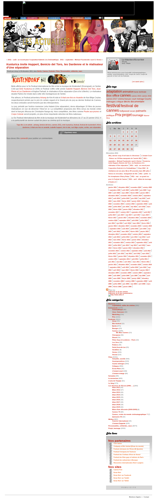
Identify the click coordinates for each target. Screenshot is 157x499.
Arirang (43, 98)
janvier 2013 (127, 248)
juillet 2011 (144, 259)
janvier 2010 (144, 270)
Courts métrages (118, 363)
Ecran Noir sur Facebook (122, 475)
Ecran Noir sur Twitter (121, 481)
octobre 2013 (130, 242)
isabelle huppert (56, 127)
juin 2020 (143, 190)
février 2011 (145, 262)
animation (128, 91)
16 (127, 140)
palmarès (141, 110)
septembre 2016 (124, 220)
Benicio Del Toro (88, 89)
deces (127, 101)
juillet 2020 (134, 190)
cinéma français (124, 99)
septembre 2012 (136, 251)
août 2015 (125, 229)
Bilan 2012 (116, 390)
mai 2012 (129, 253)
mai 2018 (134, 206)
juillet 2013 (117, 245)
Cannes (45, 71)
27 (115, 149)
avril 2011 (127, 262)
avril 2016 (127, 223)
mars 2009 (116, 278)
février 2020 (134, 193)
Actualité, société (118, 359)
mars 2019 (116, 201)
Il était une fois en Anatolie (72, 98)
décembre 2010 (124, 264)
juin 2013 (126, 245)
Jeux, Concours (118, 312)
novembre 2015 (136, 226)
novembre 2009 (126, 273)
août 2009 (116, 275)
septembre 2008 (141, 281)
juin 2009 (134, 275)
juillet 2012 (112, 253)
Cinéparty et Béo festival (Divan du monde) (129, 446)
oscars (132, 111)
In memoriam (113, 378)
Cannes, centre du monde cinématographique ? (130, 414)
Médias (111, 419)
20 (115, 145)
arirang (36, 125)
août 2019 (116, 198)
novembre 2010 (136, 264)
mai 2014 (142, 237)
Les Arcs (115, 342)
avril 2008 (142, 284)
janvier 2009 (136, 278)
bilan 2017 (116, 402)
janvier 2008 (127, 286)
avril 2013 (142, 245)
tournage (137, 115)
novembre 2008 (118, 281)
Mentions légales (135, 497)
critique (119, 101)
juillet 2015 (134, 229)
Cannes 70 (116, 412)
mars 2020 (125, 193)
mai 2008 (134, 284)
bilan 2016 (116, 399)
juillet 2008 (117, 284)
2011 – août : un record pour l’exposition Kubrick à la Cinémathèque (33, 60)
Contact (146, 497)
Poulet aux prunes (91, 111)
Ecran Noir (117, 472)
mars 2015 (125, 231)
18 (136, 140)
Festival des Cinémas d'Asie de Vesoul (127, 454)
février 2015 (134, 231)
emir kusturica (67, 125)
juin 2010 (143, 267)
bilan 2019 (116, 407)
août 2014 (116, 237)
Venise (114, 352)
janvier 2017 (122, 217)
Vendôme (115, 350)
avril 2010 (116, 270)
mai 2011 (120, 262)
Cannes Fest (118, 470)
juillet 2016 (144, 220)
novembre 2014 (126, 234)
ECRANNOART (78, 18)
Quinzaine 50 (117, 417)
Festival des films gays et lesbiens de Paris (129, 457)
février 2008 (117, 286)
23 (127, 145)
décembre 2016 (133, 217)
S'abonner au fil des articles (118, 291)
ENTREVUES (66, 18)
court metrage (138, 99)
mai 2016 (120, 223)
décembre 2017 (138, 209)
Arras (114, 321)
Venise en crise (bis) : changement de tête (122, 174)
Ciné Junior (118, 443)
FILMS (23, 18)
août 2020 (125, 190)
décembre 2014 (113, 234)
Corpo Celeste (17, 114)
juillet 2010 (134, 267)
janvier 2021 (112, 187)
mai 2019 (142, 198)
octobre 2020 (147, 187)
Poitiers (115, 345)
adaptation (114, 91)
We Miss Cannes (122, 332)
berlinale (142, 92)
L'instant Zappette (118, 423)
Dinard (114, 337)
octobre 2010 (147, 264)
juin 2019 (134, 198)
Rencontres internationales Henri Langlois (128, 463)
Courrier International (120, 421)
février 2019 (126, 201)
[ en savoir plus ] (138, 81)
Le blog (111, 383)
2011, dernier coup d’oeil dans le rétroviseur (124, 155)
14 (119, 140)
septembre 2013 (141, 242)
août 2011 (135, 259)
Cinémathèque (117, 309)
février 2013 (117, 248)
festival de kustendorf (88, 125)
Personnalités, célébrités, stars (71, 71)
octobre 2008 (130, 281)
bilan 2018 (116, 404)
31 (132, 149)
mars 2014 (116, 240)
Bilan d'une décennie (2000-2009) (124, 409)
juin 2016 (111, 223)
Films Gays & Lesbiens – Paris (124, 340)
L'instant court (117, 371)
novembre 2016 (145, 217)
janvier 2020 (144, 193)
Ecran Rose (116, 368)
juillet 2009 (125, 275)
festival (76, 125)
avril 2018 (142, 206)
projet (127, 115)
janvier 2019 (136, 201)
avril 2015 (116, 231)
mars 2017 (145, 215)
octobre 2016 (112, 220)
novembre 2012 (113, 251)
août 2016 (135, 220)
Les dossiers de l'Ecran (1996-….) (121, 386)
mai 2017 (129, 215)
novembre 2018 (118, 204)
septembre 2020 (115, 190)
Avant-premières (118, 361)
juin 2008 (126, 284)
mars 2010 (125, 270)
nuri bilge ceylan (77, 127)
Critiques (115, 366)
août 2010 (125, 267)
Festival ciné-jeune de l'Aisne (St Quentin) (128, 449)
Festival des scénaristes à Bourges (126, 460)
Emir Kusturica (25, 89)
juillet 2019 (125, 198)
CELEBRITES (32, 18)
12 (110, 140)
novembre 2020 (136, 187)
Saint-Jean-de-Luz (119, 347)
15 (123, 140)
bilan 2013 (116, 392)
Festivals (52, 71)
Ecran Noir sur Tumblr (121, 478)
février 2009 (126, 278)
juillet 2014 (125, 237)
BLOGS (88, 18)
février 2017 (112, 217)
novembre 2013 (118, 242)
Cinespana (116, 335)
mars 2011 (136, 262)
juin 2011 (111, 262)
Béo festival (116, 323)
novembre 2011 (145, 256)
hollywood (124, 111)
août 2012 (147, 251)
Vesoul (114, 354)
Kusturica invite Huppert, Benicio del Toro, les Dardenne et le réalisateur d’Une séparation (129, 163)
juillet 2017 (112, 215)
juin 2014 (134, 237)
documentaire (137, 101)
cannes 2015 (136, 96)
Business (111, 304)
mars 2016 (136, 223)
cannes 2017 (111, 99)
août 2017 (147, 212)
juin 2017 (121, 215)
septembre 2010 (115, 267)
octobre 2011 (112, 259)
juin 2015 (143, 229)
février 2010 (134, 270)
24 (132, 145)
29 (123, 149)
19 (110, 145)
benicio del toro (45, 125)
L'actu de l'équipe (114, 381)
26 (110, 149)
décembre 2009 (113, 273)
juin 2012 (121, 253)
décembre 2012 (138, 248)
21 (119, 145)
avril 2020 (116, 193)
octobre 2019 (137, 195)
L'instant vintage (118, 373)
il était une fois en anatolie (40, 127)
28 (119, 149)
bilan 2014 (116, 395)
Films (58, 71)
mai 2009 (142, 275)
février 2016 (145, 223)
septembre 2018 (141, 204)
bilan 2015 (116, 397)
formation (111, 376)
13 (115, 140)
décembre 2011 (133, 256)
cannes (125, 95)
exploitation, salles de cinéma (123, 305)
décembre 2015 (124, 226)
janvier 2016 (112, 226)
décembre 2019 (113, 195)
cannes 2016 (146, 96)
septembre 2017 (136, 212)
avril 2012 (137, 253)
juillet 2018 (117, 206)
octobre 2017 (125, 212)
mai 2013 (134, 245)
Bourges (115, 328)
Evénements (113, 308)
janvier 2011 (112, 264)
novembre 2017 (113, 212)
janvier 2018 (127, 209)
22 (123, 145)
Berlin (39, 71)
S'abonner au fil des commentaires (120, 293)
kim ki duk (66, 127)
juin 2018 (126, 206)
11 (136, 136)
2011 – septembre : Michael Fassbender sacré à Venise (81, 60)
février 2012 (112, 256)
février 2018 (117, 209)
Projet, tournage (114, 428)
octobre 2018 (130, 204)
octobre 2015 (147, 226)
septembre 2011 (124, 259)
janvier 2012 (122, 256)
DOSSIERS (43, 18)
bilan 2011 (116, 387)
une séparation (95, 127)
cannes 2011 (56, 125)
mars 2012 (145, 253)
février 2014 (126, 240)
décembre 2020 (124, 187)
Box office (112, 95)
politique (110, 115)
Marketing (116, 314)
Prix (118, 115)
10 (132, 136)
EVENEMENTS (54, 18)
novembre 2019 (126, 195)
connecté (24, 138)
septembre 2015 (115, 229)
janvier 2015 (144, 231)
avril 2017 (137, 215)
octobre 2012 (125, 251)
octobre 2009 (137, 273)
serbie (86, 127)
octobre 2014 (137, 234)
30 (127, 149)
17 (132, 140)
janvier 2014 (136, 240)
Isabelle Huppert (73, 89)
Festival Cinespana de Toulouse (125, 452)
